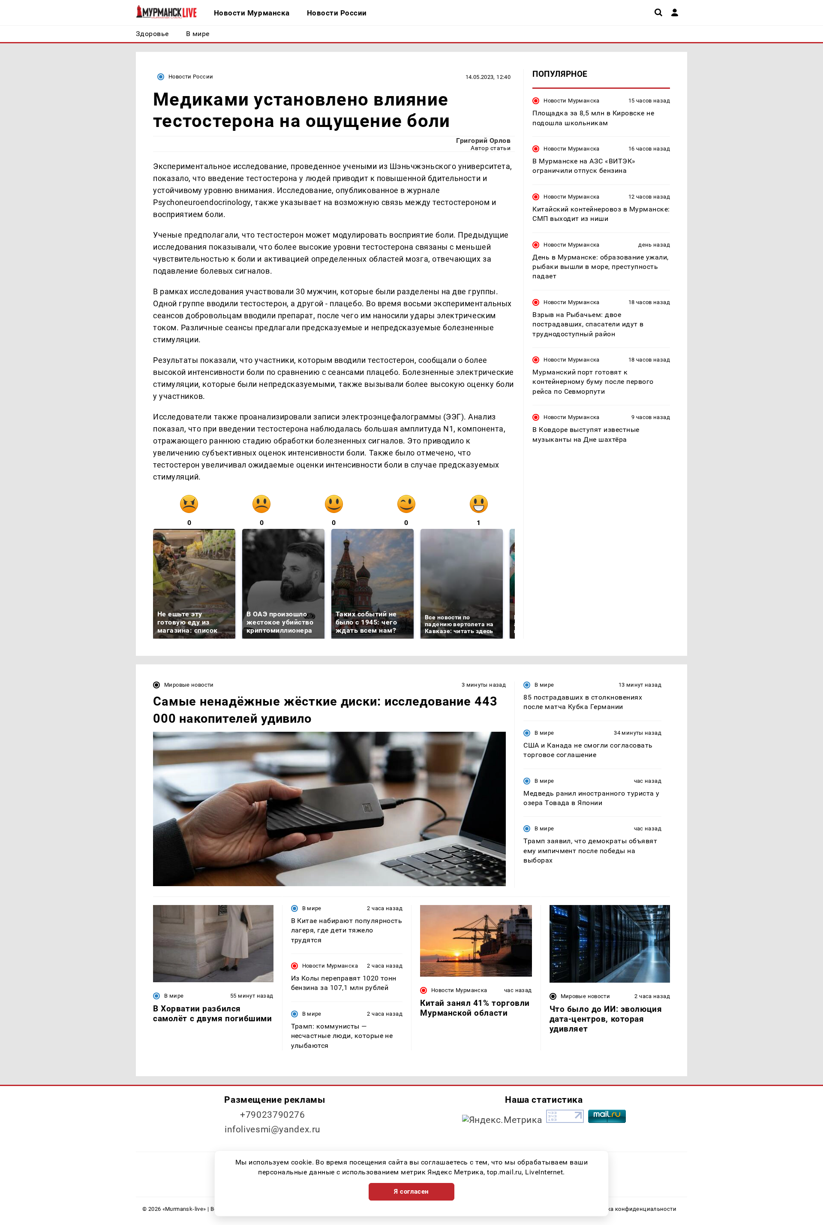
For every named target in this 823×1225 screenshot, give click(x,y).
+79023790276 (272, 1115)
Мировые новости (189, 685)
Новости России (190, 76)
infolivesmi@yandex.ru (273, 1129)
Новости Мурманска (572, 100)
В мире (544, 685)
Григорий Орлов (483, 140)
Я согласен (411, 1191)
